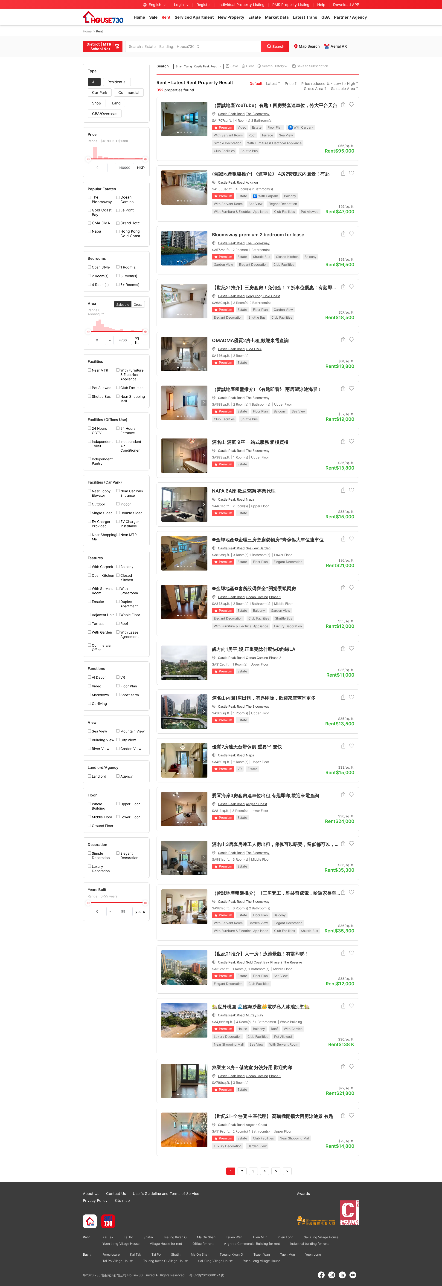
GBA (325, 17)
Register (204, 4)
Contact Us (116, 1193)
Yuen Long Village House (121, 1244)
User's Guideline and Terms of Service (166, 1193)
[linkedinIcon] (342, 1275)
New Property (231, 17)
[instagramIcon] (331, 1275)
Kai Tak (107, 1237)
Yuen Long (286, 1237)
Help (321, 4)
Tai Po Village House (117, 1261)
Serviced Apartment (194, 17)
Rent (166, 17)
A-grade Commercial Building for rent (252, 1244)
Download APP (346, 4)
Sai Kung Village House (321, 1237)
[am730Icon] (106, 1221)
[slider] (116, 159)
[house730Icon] (90, 1221)
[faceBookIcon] (321, 1275)
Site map (122, 1200)
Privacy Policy (95, 1200)
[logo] (103, 17)
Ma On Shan (206, 1237)
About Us (91, 1193)
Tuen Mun (260, 1237)
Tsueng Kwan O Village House (165, 1261)
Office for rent (203, 1244)
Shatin (148, 1237)
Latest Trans (305, 17)
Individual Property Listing (242, 4)
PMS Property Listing (290, 4)
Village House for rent (166, 1244)
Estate (254, 17)
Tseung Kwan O (175, 1237)
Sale (153, 17)
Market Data (277, 17)
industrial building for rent (309, 1244)
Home (139, 17)
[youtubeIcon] (352, 1275)
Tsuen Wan (234, 1237)
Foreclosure (111, 1254)
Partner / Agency (350, 17)
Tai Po (128, 1237)
